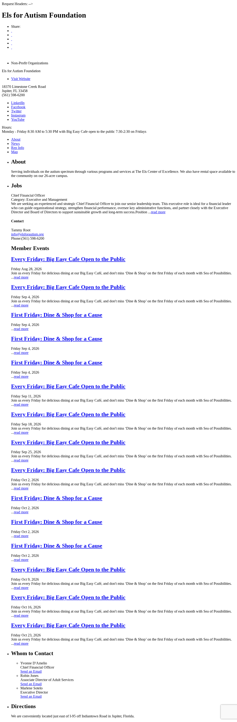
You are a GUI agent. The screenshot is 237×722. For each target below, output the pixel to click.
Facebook (18, 107)
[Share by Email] (11, 35)
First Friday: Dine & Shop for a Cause (56, 315)
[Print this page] (11, 31)
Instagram (18, 115)
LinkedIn (18, 103)
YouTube (18, 119)
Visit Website (20, 79)
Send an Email (31, 671)
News (15, 144)
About (15, 139)
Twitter (16, 111)
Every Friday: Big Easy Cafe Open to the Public (68, 259)
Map (14, 152)
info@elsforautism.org (27, 234)
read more (158, 212)
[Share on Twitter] (11, 43)
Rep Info (17, 148)
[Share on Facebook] (11, 39)
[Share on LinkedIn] (11, 47)
